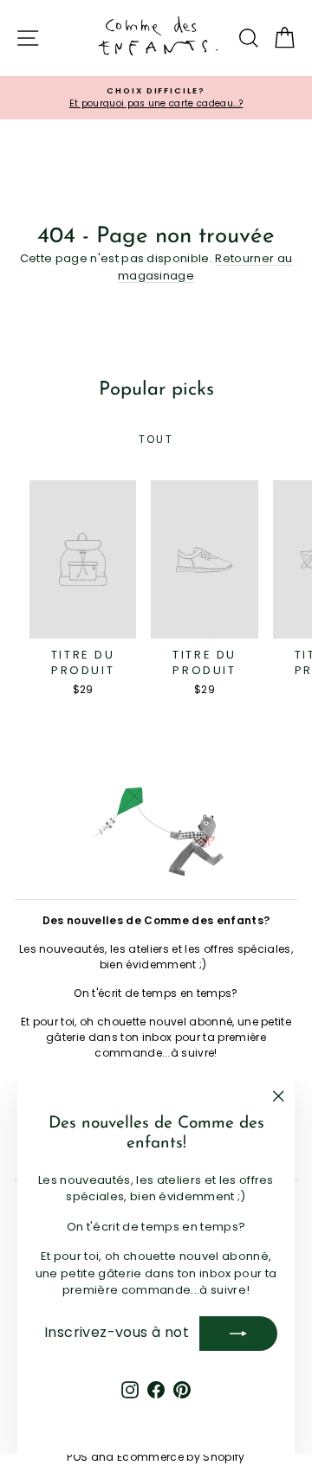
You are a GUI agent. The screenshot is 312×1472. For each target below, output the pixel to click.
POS (77, 1457)
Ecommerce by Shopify (181, 1457)
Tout (156, 439)
